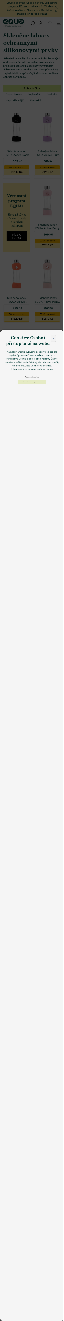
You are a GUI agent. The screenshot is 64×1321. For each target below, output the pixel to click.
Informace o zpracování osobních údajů (32, 369)
